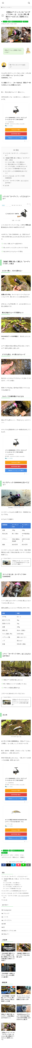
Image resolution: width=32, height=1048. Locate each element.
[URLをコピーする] (28, 864)
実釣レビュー (16, 857)
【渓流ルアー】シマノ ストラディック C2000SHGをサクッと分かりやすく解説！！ (20, 562)
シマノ (11, 855)
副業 (9, 21)
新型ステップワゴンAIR (17, 21)
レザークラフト (7, 920)
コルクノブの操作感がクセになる (17, 168)
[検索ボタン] (29, 3)
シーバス (5, 21)
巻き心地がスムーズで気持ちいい (17, 164)
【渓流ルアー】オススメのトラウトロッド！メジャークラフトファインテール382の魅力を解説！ (20, 702)
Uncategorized (7, 910)
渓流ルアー (25, 21)
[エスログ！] (16, 3)
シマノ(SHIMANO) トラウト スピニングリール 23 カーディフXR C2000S (16, 118)
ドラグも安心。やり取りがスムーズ (17, 166)
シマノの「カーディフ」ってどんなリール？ (15, 876)
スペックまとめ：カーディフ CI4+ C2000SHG (16, 893)
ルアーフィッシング (6, 857)
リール (21, 855)
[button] (3, 864)
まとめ (7, 185)
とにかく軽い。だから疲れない (16, 162)
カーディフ (6, 855)
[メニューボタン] (3, 3)
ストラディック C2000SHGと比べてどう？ (15, 891)
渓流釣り (22, 857)
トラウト (17, 855)
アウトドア (6, 913)
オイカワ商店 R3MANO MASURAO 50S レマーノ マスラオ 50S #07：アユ (16, 820)
